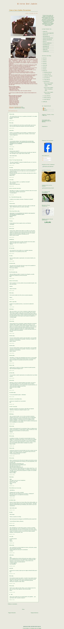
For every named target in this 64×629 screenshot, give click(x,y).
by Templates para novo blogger (35, 628)
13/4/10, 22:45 (11, 474)
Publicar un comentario (12, 604)
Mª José (10, 248)
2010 (44, 70)
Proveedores (45, 44)
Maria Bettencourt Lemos (14, 487)
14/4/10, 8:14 (11, 485)
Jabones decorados (47, 38)
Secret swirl (45, 47)
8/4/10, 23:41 (11, 390)
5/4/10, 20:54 (11, 128)
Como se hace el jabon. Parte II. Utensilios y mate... (48, 89)
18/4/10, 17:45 (11, 534)
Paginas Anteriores (34, 612)
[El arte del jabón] (48, 151)
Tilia (10, 220)
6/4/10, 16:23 (11, 237)
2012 (44, 67)
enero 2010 (46, 99)
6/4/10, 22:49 (11, 290)
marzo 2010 (46, 95)
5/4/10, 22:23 (11, 157)
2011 (44, 68)
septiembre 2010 (47, 75)
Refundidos (45, 46)
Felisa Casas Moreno (13, 211)
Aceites (44, 31)
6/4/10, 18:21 (11, 253)
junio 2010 (46, 77)
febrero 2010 (47, 97)
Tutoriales (45, 51)
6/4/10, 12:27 (11, 226)
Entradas (45, 158)
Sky (10, 512)
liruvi (10, 167)
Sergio (10, 130)
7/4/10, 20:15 (11, 353)
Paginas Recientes (12, 612)
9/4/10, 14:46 (11, 396)
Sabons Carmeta (12, 280)
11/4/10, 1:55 (11, 404)
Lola (10, 139)
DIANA (10, 309)
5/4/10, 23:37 (11, 165)
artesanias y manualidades (14, 398)
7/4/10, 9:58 (11, 299)
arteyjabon (45, 110)
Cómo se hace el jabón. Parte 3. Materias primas (48, 84)
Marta (10, 122)
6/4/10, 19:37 (11, 269)
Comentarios (45, 160)
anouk (10, 179)
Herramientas (45, 36)
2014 (44, 63)
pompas (10, 372)
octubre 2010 (47, 74)
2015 (44, 61)
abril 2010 (46, 81)
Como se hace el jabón (47, 33)
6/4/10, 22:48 (11, 278)
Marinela (11, 355)
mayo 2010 (46, 79)
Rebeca (10, 114)
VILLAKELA (11, 392)
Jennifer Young (12, 406)
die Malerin (11, 500)
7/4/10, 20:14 (11, 343)
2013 (44, 65)
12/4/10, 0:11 (11, 411)
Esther (10, 292)
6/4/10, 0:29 (11, 186)
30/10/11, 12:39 (12, 583)
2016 (44, 59)
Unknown (11, 203)
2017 (44, 58)
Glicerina (44, 34)
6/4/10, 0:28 (11, 177)
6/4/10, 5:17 (11, 201)
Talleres (44, 49)
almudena (11, 263)
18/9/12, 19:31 (11, 599)
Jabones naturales (46, 39)
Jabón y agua (12, 301)
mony (10, 536)
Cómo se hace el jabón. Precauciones (20, 10)
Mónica (10, 228)
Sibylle (10, 476)
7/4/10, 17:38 (11, 333)
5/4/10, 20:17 (11, 120)
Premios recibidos (46, 43)
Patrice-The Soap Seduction (14, 159)
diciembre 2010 (47, 72)
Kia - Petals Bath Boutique (14, 197)
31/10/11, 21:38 (12, 592)
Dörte (10, 148)
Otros (44, 41)
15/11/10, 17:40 (12, 573)
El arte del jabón (27, 4)
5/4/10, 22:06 (11, 146)
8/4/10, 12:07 (11, 370)
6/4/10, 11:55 (11, 218)
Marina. (10, 365)
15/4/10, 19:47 (11, 523)
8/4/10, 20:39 (11, 378)
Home (23, 609)
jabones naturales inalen (14, 188)
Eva (10, 255)
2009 (44, 101)
